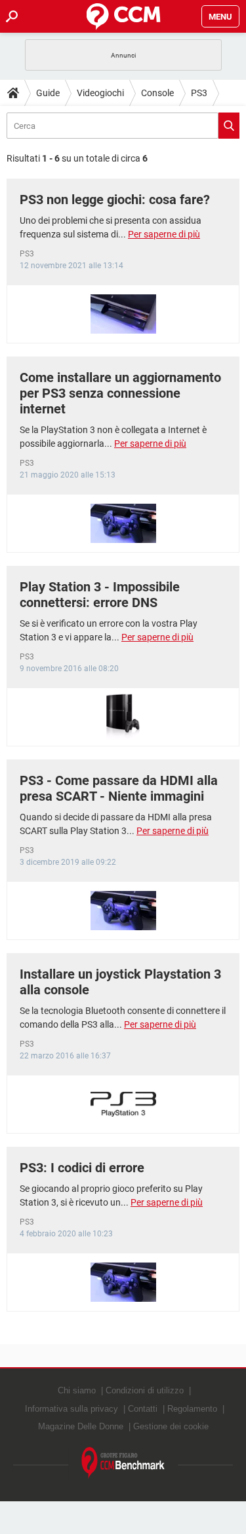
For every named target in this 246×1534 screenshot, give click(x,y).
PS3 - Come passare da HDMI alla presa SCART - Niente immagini (119, 788)
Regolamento (192, 1409)
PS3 (199, 93)
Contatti (142, 1409)
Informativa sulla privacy (71, 1409)
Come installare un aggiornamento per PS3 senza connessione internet (120, 393)
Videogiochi (100, 93)
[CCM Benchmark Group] (123, 1463)
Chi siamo (77, 1390)
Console (157, 93)
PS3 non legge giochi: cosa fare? (115, 199)
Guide (48, 93)
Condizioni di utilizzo (145, 1390)
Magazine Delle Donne (80, 1426)
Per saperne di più (164, 234)
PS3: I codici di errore (82, 1168)
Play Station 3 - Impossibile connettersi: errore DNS (100, 594)
